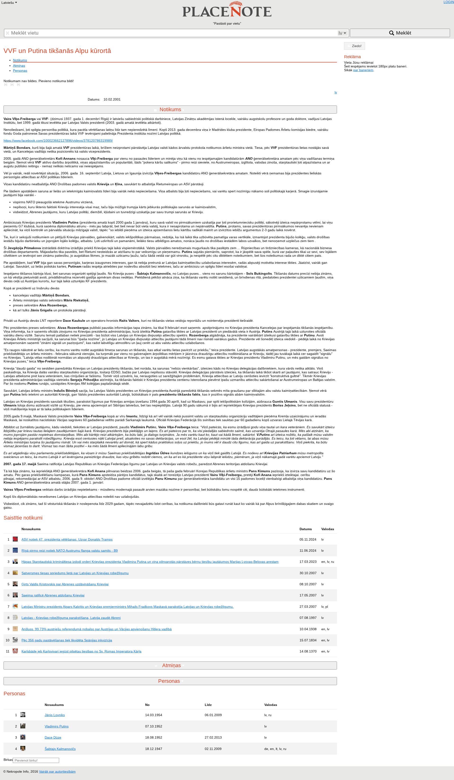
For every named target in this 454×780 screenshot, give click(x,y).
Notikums (20, 60)
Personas (20, 70)
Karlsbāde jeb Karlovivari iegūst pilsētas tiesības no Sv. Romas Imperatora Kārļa (81, 651)
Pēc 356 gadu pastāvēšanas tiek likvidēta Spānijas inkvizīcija (67, 640)
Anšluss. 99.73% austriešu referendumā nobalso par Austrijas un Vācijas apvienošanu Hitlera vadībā (97, 629)
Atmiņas (19, 65)
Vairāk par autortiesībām (57, 771)
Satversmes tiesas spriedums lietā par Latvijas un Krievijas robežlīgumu (75, 573)
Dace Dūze (53, 737)
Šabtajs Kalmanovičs (60, 749)
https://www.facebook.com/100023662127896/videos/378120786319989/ (58, 140)
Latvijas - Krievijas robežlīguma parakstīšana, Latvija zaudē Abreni (71, 618)
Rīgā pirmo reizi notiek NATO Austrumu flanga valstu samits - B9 (70, 550)
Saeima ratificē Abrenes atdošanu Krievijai (53, 595)
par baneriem (363, 70)
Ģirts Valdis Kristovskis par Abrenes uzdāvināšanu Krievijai (65, 584)
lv (336, 92)
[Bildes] (6, 85)
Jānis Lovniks (55, 715)
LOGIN (449, 2)
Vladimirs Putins (57, 726)
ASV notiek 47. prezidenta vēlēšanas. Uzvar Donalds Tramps (67, 539)
